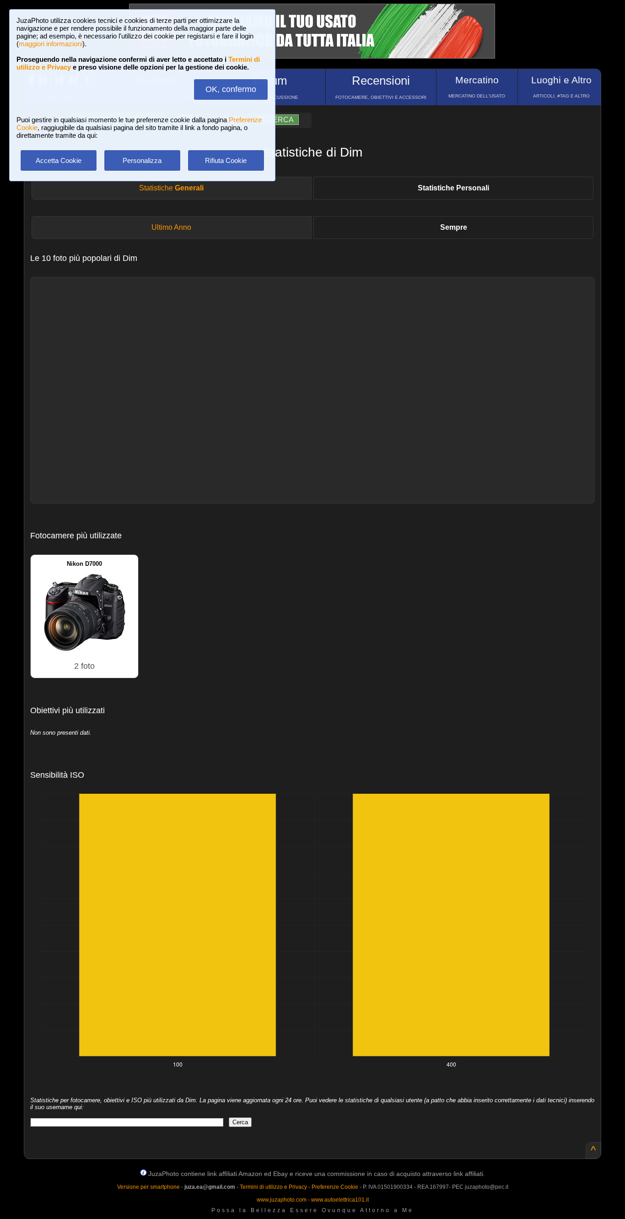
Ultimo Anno (171, 227)
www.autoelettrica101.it (340, 1200)
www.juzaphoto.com (282, 1200)
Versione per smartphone (148, 1187)
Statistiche (171, 188)
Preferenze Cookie (335, 1187)
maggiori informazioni (50, 44)
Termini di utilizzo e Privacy (273, 1187)
